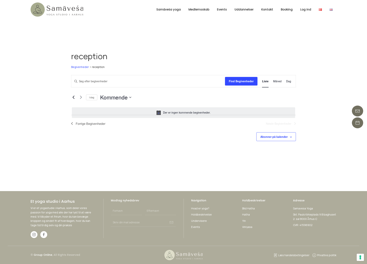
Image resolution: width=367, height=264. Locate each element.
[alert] (183, 112)
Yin (244, 221)
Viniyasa (247, 227)
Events (222, 9)
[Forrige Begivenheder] (73, 97)
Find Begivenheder (241, 81)
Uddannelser (244, 9)
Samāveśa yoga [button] (168, 9)
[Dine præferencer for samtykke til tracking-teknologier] (360, 257)
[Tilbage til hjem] (57, 9)
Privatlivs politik (326, 255)
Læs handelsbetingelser (293, 255)
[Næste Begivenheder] (81, 97)
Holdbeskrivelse (201, 214)
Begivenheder (80, 67)
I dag (91, 97)
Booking (287, 9)
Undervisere (199, 221)
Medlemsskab (198, 9)
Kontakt (267, 9)
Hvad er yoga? (200, 208)
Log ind (305, 9)
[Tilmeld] (171, 222)
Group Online (43, 255)
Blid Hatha (248, 208)
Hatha (246, 214)
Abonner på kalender (274, 137)
